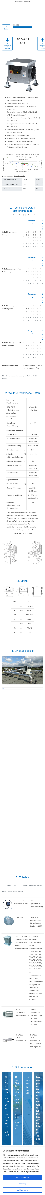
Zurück (6, 29)
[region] (22, 1171)
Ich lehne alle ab (22, 1190)
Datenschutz (18, 2)
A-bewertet (17, 215)
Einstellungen (22, 1184)
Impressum (27, 2)
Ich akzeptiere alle (22, 1177)
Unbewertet (32, 215)
